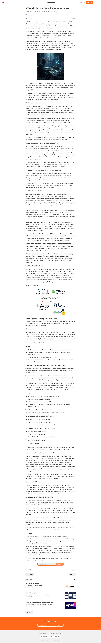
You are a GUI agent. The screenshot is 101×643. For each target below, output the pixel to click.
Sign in (97, 2)
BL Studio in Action (31, 593)
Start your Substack (47, 636)
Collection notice (59, 633)
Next (71, 574)
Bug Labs (31, 13)
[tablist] (29, 579)
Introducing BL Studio (32, 583)
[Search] (81, 2)
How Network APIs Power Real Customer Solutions (37, 595)
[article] (50, 586)
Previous (31, 574)
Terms (52, 633)
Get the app (57, 636)
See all (28, 612)
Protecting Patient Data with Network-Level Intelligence (38, 604)
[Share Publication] (84, 2)
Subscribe (89, 2)
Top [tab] (27, 579)
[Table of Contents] (1, 321)
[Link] (23, 244)
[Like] (26, 18)
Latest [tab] (30, 579)
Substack (44, 640)
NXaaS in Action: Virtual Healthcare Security (39, 602)
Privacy (48, 633)
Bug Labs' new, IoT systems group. (33, 585)
